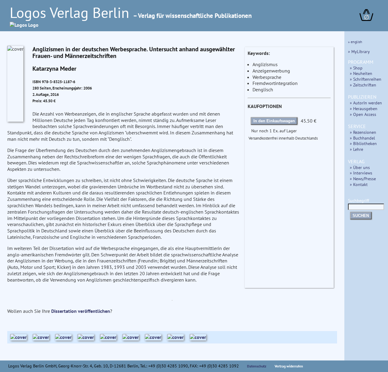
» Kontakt (359, 184)
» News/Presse (363, 178)
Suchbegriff (358, 200)
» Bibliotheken (363, 143)
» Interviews (361, 173)
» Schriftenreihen (365, 79)
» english (355, 41)
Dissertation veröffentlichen (80, 311)
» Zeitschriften (363, 85)
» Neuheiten (361, 73)
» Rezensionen (363, 132)
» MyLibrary (359, 51)
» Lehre (356, 149)
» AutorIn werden (366, 103)
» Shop (356, 68)
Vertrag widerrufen (289, 366)
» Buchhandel (362, 138)
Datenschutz (256, 366)
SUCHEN (361, 215)
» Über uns (360, 167)
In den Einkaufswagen (274, 121)
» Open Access (363, 114)
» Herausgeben (363, 108)
